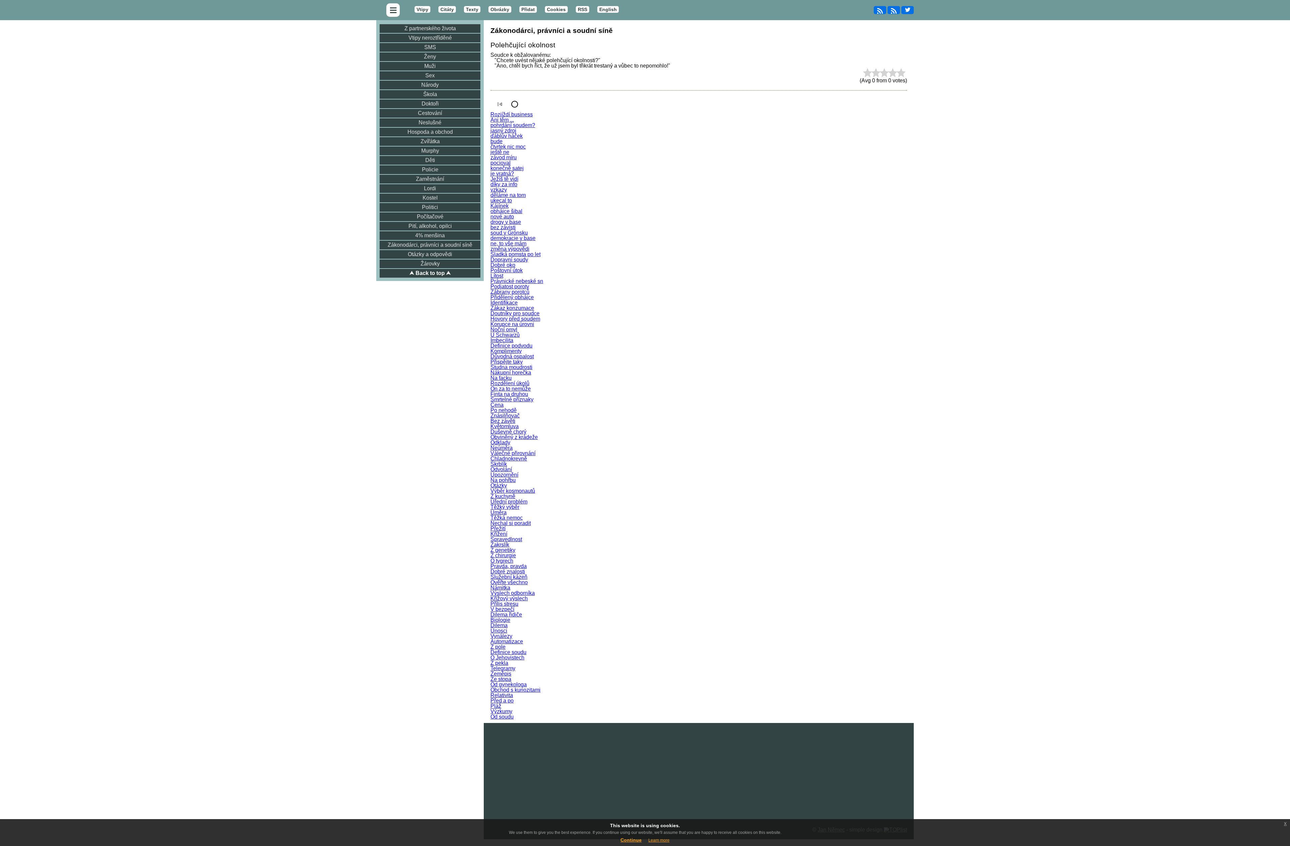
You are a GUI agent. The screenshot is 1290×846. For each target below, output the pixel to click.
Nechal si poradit (510, 523)
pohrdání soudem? (512, 125)
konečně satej (507, 168)
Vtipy (422, 9)
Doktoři (430, 104)
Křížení (498, 534)
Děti (430, 160)
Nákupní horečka (510, 372)
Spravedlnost (506, 539)
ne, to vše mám (508, 243)
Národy (430, 85)
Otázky (498, 485)
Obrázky (499, 9)
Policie (430, 169)
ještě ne (499, 152)
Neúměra (501, 448)
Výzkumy (501, 711)
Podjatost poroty (509, 286)
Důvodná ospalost (512, 356)
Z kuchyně (502, 496)
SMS (430, 47)
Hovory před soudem (515, 319)
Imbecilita (501, 340)
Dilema (499, 625)
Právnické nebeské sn (516, 281)
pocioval (500, 163)
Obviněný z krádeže (514, 437)
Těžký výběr (504, 507)
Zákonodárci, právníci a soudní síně (430, 245)
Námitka (500, 588)
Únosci (498, 631)
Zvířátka (430, 141)
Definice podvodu (511, 346)
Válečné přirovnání (512, 453)
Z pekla (499, 663)
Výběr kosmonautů (512, 491)
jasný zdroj (503, 130)
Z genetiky (502, 550)
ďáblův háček (506, 136)
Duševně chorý (508, 432)
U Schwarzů (505, 335)
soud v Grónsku (509, 233)
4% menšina (430, 235)
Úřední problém (508, 502)
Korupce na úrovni (512, 324)
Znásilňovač (505, 415)
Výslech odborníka (512, 593)
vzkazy (498, 190)
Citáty (447, 9)
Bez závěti (502, 421)
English (608, 9)
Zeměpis (500, 674)
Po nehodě (503, 410)
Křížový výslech (509, 598)
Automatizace (506, 641)
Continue (631, 840)
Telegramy (502, 668)
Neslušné (430, 122)
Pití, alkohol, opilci (430, 226)
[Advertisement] (698, 770)
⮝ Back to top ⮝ (430, 273)
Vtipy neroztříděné (430, 38)
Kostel (430, 198)
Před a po (502, 700)
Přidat (528, 9)
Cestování (430, 113)
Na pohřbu (503, 480)
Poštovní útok (506, 270)
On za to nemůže (510, 389)
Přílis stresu (504, 604)
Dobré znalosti (507, 571)
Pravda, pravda (508, 566)
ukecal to (501, 200)
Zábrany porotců (509, 292)
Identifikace (504, 303)
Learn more (659, 840)
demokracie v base (512, 238)
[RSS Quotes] (894, 10)
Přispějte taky (506, 362)
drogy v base (505, 222)
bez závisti (503, 227)
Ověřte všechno (509, 582)
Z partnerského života (430, 28)
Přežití (498, 528)
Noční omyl (503, 329)
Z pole (498, 647)
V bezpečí (502, 609)
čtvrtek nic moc (508, 147)
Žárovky (430, 264)
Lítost (496, 276)
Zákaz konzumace (512, 308)
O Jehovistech (507, 657)
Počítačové (430, 216)
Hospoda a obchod (430, 132)
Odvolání (501, 469)
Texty (472, 9)
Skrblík (498, 464)
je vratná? (502, 173)
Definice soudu (508, 652)
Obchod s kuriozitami (515, 690)
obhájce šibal (506, 211)
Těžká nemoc (506, 518)
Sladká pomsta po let (515, 254)
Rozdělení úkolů (509, 383)
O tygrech (501, 561)
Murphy (430, 151)
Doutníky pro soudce (515, 313)
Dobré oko (502, 265)
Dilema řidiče (506, 614)
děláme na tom (508, 195)
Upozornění (504, 475)
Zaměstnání (430, 179)
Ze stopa (500, 679)
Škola (430, 94)
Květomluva (504, 426)
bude (496, 141)
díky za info (503, 184)
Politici (430, 207)
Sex (430, 75)
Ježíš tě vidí (504, 179)
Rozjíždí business (511, 114)
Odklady (500, 442)
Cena (497, 405)
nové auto (502, 216)
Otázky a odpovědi (430, 254)
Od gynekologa (508, 684)
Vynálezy (501, 636)
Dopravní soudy (509, 260)
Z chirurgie (503, 555)
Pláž (495, 706)
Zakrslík (499, 545)
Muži (430, 66)
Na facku (501, 378)
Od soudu (502, 717)
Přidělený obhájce (512, 297)
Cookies (556, 9)
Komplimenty (506, 351)
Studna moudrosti (511, 367)
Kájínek (499, 206)
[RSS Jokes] (880, 10)
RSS (582, 9)
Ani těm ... (502, 120)
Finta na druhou (509, 394)
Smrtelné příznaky (511, 399)
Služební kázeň (508, 577)
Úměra (498, 512)
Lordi (430, 188)
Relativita (501, 695)
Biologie (500, 620)
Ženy (430, 56)
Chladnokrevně (508, 458)
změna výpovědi (509, 249)
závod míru (503, 157)
